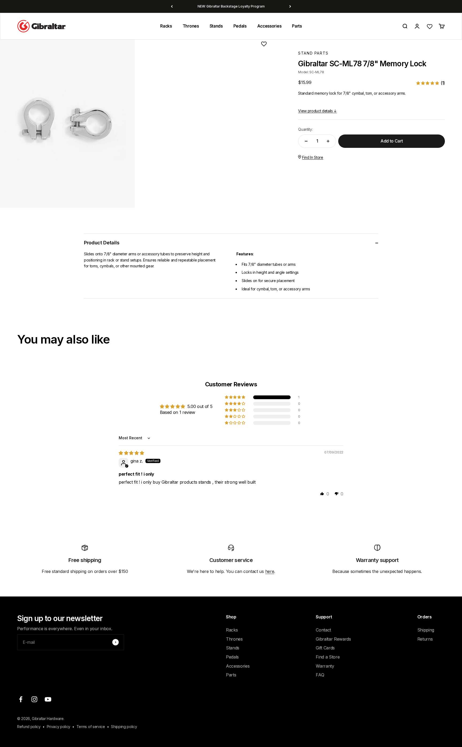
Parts (297, 26)
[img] (131, 453)
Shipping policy (124, 726)
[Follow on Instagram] (34, 699)
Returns (425, 639)
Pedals (240, 26)
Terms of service (90, 726)
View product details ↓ (317, 111)
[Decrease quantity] (306, 141)
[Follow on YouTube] (48, 699)
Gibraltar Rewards (333, 639)
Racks (166, 26)
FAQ (320, 674)
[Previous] (172, 6)
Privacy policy (59, 726)
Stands (216, 26)
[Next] (290, 6)
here (269, 571)
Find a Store (328, 657)
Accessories (269, 26)
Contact (323, 630)
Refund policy (29, 726)
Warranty (325, 666)
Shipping (425, 630)
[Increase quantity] (328, 141)
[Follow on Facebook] (20, 699)
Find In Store (312, 157)
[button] (430, 83)
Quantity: (305, 129)
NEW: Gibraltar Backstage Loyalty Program (231, 6)
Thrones (191, 26)
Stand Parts (313, 53)
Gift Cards (325, 647)
